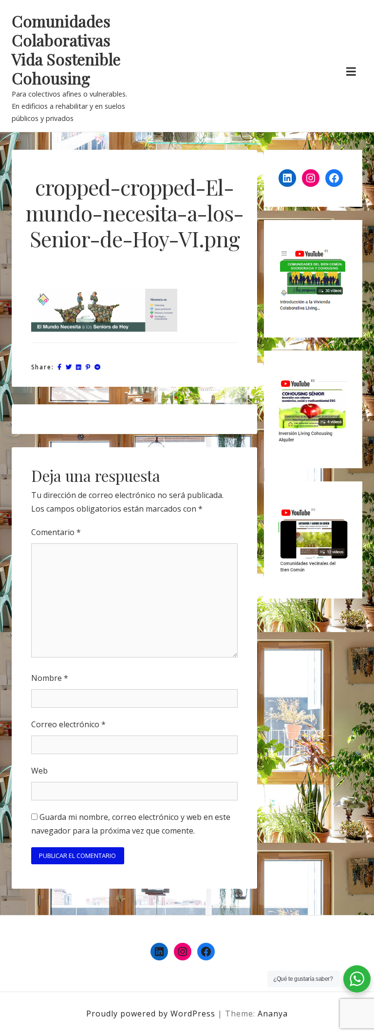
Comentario (56, 532)
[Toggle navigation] (350, 72)
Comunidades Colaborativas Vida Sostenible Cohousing (66, 50)
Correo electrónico (68, 724)
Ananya (273, 1013)
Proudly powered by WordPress (152, 1013)
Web (39, 770)
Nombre (49, 678)
